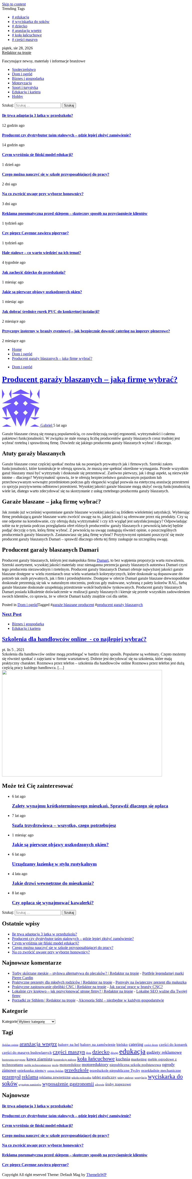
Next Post (12, 614)
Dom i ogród (22, 74)
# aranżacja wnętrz (27, 30)
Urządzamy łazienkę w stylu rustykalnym (54, 864)
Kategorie (10, 1021)
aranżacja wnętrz (38, 1044)
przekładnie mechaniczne (161, 1070)
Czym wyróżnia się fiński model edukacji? (37, 154)
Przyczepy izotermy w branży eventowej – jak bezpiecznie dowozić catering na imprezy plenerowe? (86, 331)
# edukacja (20, 17)
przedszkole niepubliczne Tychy (115, 1070)
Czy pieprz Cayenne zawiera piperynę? (35, 233)
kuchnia (123, 1058)
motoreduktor (70, 1065)
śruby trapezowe (118, 1084)
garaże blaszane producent (73, 605)
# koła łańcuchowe (27, 35)
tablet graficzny (104, 1077)
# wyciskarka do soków (31, 21)
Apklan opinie (10, 1045)
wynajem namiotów (29, 1084)
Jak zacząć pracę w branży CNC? (136, 987)
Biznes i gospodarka (28, 78)
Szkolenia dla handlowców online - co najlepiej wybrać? (74, 639)
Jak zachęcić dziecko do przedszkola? (34, 272)
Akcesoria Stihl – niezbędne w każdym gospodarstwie (121, 1000)
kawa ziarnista (39, 1058)
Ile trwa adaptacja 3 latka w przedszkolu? (37, 115)
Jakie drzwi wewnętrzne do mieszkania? (53, 883)
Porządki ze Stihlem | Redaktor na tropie (44, 1000)
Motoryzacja (22, 83)
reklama (30, 1076)
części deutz (151, 1045)
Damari (102, 560)
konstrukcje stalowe (65, 1059)
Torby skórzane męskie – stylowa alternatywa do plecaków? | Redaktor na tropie (75, 973)
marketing (139, 1059)
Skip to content (14, 4)
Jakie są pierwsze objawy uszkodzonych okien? (42, 292)
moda (55, 1065)
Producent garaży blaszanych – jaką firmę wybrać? (90, 379)
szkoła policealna (81, 1077)
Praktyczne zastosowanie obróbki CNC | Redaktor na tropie (59, 987)
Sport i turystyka (25, 87)
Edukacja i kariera (26, 92)
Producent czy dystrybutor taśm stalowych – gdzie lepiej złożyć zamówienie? (66, 135)
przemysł (11, 1076)
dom (88, 1052)
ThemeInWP (96, 1175)
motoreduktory (95, 1064)
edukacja (132, 1051)
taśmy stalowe (126, 1077)
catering (136, 1044)
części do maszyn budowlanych (27, 1052)
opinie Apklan (55, 1070)
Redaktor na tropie (16, 52)
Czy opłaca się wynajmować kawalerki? (53, 902)
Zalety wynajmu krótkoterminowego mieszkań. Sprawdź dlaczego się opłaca (90, 805)
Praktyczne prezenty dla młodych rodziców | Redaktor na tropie (62, 982)
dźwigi (114, 1052)
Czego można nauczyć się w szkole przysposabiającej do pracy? (55, 174)
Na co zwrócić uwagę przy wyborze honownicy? (43, 194)
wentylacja (140, 1077)
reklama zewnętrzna (54, 1077)
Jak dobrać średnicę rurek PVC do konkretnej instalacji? (51, 311)
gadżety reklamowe (164, 1052)
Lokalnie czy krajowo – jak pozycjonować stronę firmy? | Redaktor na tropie (72, 991)
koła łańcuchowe (96, 1058)
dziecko (101, 1052)
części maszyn (69, 1052)
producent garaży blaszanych (120, 605)
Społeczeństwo (24, 69)
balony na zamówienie (98, 1045)
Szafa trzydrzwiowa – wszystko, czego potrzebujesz (64, 825)
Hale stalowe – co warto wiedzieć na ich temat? (41, 253)
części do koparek (173, 1045)
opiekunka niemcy (31, 1070)
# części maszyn (25, 39)
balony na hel (68, 1045)
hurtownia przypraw (14, 1059)
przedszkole (76, 1070)
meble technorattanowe (37, 1065)
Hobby (17, 96)
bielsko (122, 1045)
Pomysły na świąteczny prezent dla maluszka (151, 982)
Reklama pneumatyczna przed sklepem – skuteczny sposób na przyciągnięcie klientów (75, 213)
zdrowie (99, 1084)
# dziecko (19, 26)
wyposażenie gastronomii (68, 1083)
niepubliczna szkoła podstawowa (135, 1065)
